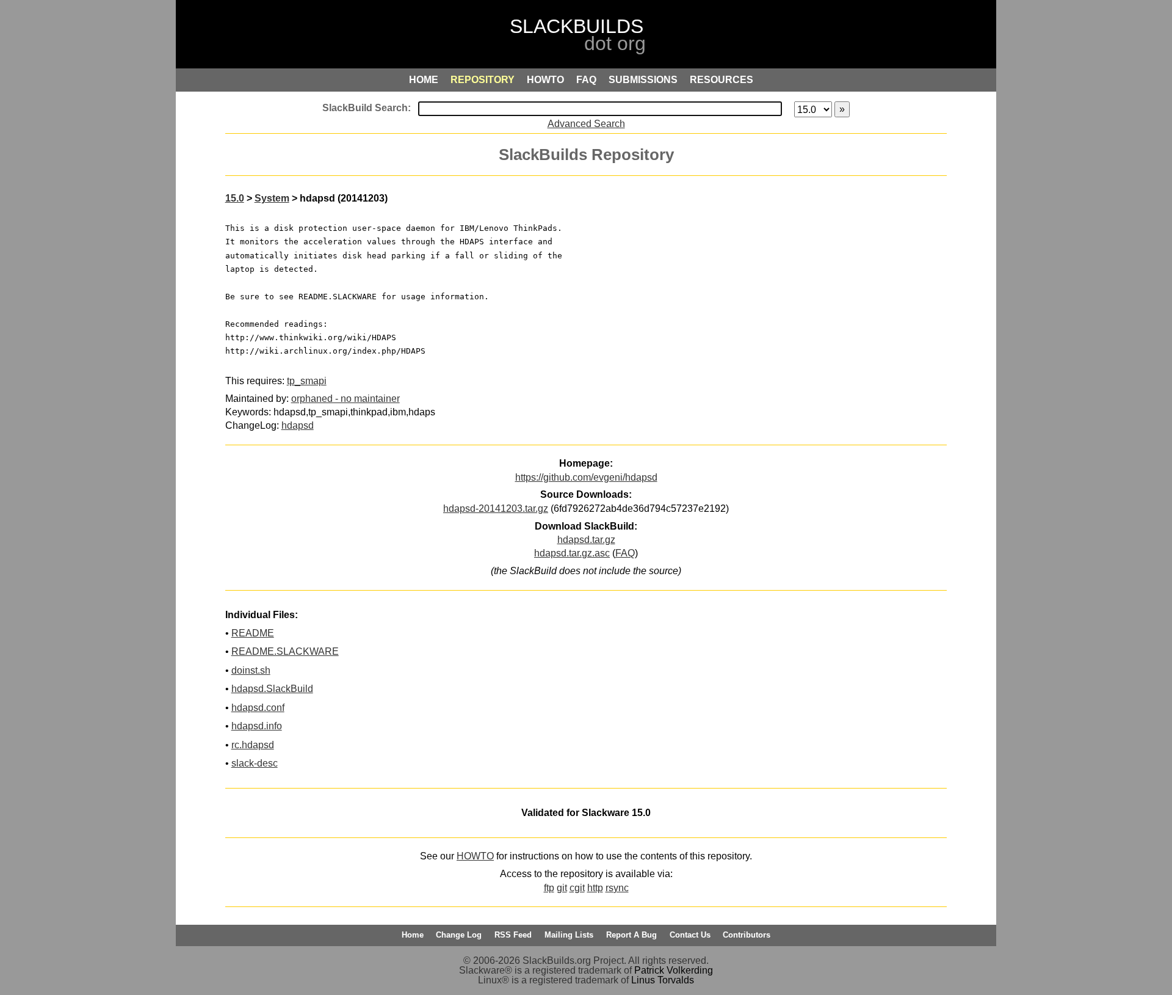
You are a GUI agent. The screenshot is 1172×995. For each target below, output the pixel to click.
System (272, 198)
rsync (617, 888)
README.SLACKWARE (285, 651)
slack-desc (254, 763)
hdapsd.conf (257, 707)
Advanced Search (586, 123)
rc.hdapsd (252, 745)
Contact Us (690, 934)
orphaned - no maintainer (345, 398)
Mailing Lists (568, 934)
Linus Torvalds (662, 980)
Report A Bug (631, 934)
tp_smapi (307, 381)
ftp (549, 888)
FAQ (625, 553)
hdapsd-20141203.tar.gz (495, 508)
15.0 (234, 198)
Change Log (459, 934)
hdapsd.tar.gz (586, 539)
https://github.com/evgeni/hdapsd (586, 477)
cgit (577, 888)
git (562, 888)
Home (413, 934)
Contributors (746, 934)
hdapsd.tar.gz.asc (572, 553)
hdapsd (297, 425)
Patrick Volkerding (673, 970)
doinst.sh (250, 670)
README (252, 633)
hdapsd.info (256, 726)
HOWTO (475, 856)
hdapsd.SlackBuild (272, 688)
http (595, 888)
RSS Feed (513, 934)
